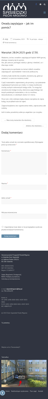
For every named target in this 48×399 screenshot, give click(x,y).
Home (8, 391)
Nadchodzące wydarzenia (19, 391)
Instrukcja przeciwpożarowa (10, 279)
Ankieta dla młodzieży (35, 126)
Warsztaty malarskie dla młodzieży (17, 120)
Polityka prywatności (13, 277)
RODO (3, 277)
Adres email (6, 198)
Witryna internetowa (9, 212)
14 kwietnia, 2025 (19, 39)
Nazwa (4, 183)
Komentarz (6, 151)
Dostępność (17, 275)
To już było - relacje (36, 39)
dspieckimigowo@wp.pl (14, 289)
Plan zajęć (33, 391)
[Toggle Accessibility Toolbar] (2, 393)
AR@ (6, 39)
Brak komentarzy (10, 43)
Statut (3, 275)
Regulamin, (9, 275)
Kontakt (40, 391)
